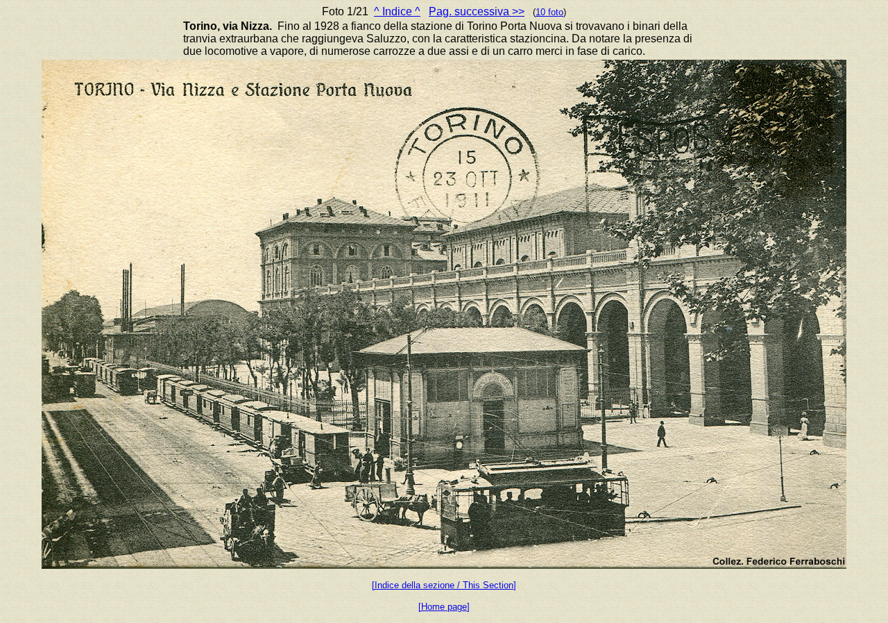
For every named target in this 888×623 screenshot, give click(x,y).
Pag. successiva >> (476, 11)
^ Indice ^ (397, 11)
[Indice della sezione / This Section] (444, 585)
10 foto (549, 12)
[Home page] (444, 606)
